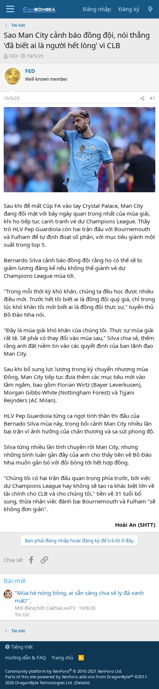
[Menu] (10, 9)
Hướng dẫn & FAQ (25, 657)
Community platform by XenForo (63, 671)
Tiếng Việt (21, 646)
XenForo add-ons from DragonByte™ (97, 676)
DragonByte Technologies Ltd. (44, 682)
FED (13, 56)
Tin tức (22, 614)
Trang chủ (62, 657)
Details (81, 682)
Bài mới (15, 580)
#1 (152, 98)
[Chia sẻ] (142, 98)
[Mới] (150, 9)
